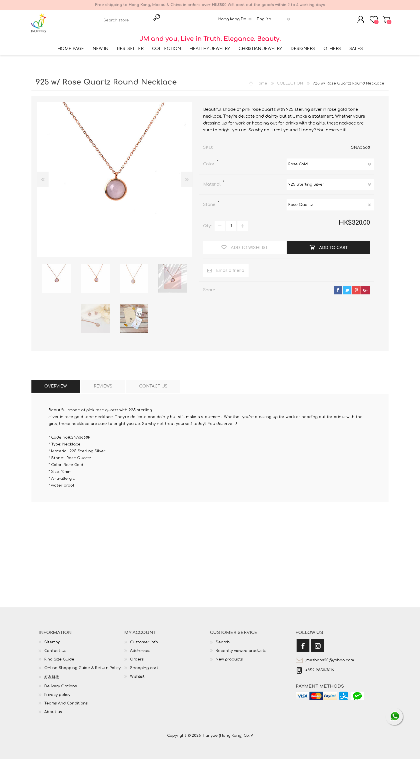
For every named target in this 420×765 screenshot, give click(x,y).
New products (229, 659)
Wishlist (137, 676)
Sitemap (52, 642)
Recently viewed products (241, 651)
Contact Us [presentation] (153, 386)
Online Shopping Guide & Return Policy (82, 668)
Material (212, 184)
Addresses (140, 651)
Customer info (144, 642)
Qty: (207, 226)
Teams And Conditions (66, 703)
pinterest (356, 290)
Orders (137, 659)
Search (223, 642)
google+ (365, 290)
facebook (338, 290)
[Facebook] (303, 645)
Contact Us (55, 651)
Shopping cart (386, 19)
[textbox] (126, 20)
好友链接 (51, 677)
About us (53, 712)
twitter (347, 290)
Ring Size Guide (59, 659)
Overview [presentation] (55, 386)
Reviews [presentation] (103, 386)
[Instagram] (317, 645)
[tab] (55, 386)
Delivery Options (60, 686)
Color (209, 164)
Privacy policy (57, 695)
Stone (209, 204)
